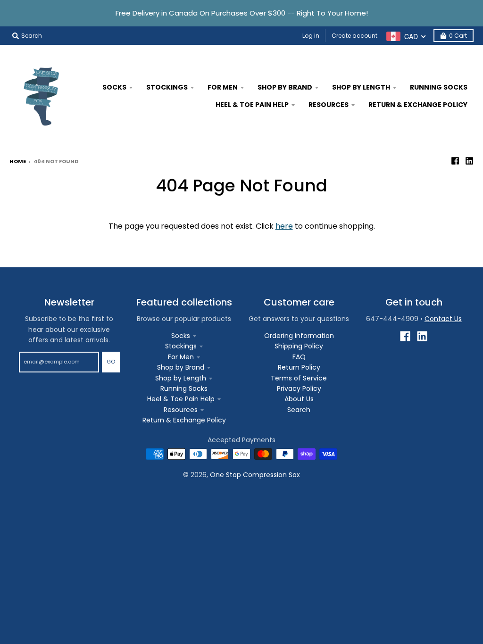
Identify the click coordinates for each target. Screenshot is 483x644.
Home (17, 161)
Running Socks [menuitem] (438, 87)
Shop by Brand (180, 367)
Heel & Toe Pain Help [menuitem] (252, 104)
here (284, 226)
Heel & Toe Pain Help (181, 399)
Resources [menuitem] (328, 104)
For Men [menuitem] (223, 87)
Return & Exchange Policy (184, 420)
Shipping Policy (299, 346)
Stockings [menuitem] (167, 87)
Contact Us (443, 318)
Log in (310, 36)
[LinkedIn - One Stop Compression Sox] (469, 161)
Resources (181, 409)
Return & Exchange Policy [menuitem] (417, 104)
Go (111, 361)
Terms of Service (299, 378)
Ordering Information (299, 335)
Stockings (181, 346)
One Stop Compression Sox (255, 474)
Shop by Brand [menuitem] (285, 87)
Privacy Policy (299, 388)
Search (298, 409)
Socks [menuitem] (114, 87)
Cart (458, 36)
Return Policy (299, 367)
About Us (299, 399)
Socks (180, 335)
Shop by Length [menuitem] (361, 87)
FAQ (299, 357)
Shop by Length (180, 378)
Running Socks (184, 388)
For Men (181, 357)
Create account (354, 36)
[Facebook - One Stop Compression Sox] (455, 161)
